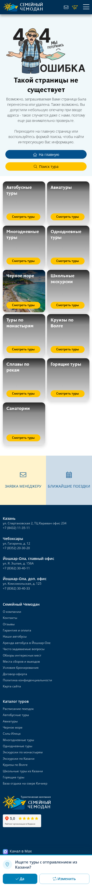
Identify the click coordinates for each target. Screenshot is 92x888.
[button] (23, 480)
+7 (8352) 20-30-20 (16, 548)
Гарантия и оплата (17, 630)
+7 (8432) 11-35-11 (16, 528)
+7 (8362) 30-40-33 (16, 588)
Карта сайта (12, 686)
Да (22, 878)
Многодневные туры (18, 740)
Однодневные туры (17, 746)
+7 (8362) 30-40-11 (16, 568)
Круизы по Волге (15, 765)
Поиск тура (49, 166)
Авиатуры (10, 721)
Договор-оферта (15, 674)
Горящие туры (13, 777)
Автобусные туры (16, 715)
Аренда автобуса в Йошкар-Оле (27, 643)
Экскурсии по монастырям (23, 752)
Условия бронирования (21, 667)
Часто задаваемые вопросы (23, 649)
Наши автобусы (15, 636)
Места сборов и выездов (21, 661)
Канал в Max (21, 851)
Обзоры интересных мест (22, 655)
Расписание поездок (18, 709)
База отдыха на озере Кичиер (25, 783)
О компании (12, 611)
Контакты (10, 618)
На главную (49, 154)
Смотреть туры (23, 216)
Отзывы (9, 624)
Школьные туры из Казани (23, 771)
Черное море (12, 727)
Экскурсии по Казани (18, 758)
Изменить (66, 878)
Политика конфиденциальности (27, 680)
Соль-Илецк (12, 733)
